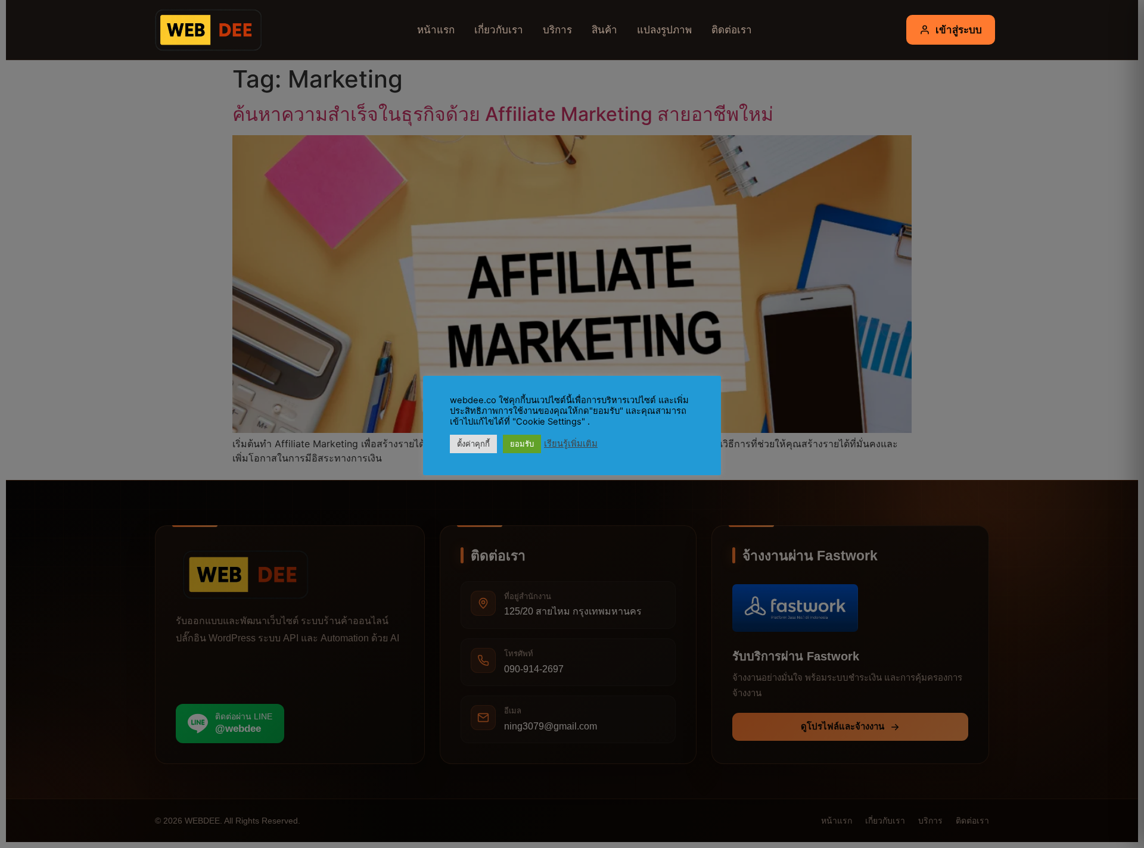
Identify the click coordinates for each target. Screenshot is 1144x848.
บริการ (557, 29)
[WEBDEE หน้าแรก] (205, 30)
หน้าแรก (436, 29)
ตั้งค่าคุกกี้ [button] (473, 443)
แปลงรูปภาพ (664, 29)
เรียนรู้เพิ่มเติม (571, 443)
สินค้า (604, 29)
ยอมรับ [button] (522, 443)
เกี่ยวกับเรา (498, 29)
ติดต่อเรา (731, 29)
